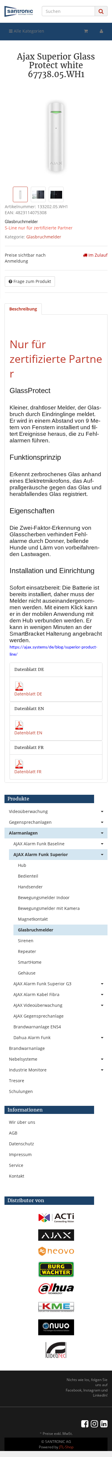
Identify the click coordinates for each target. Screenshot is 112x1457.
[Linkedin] (104, 1423)
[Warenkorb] (85, 31)
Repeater (27, 951)
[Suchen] (101, 11)
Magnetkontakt (33, 919)
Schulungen (21, 1091)
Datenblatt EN (28, 733)
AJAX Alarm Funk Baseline (39, 844)
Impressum (20, 1154)
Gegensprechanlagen (30, 822)
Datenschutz (21, 1144)
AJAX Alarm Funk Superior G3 (42, 983)
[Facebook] (84, 1423)
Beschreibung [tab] (23, 309)
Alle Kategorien (28, 31)
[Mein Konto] (101, 31)
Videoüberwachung (28, 811)
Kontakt (16, 1176)
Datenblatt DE (28, 694)
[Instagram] (94, 1423)
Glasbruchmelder (43, 237)
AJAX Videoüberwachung (37, 1005)
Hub (22, 865)
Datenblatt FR (28, 771)
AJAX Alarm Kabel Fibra (36, 994)
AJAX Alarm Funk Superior (40, 854)
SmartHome (30, 962)
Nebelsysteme (23, 1059)
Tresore (16, 1080)
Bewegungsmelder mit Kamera (49, 908)
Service (16, 1165)
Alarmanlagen (23, 833)
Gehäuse (27, 973)
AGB (13, 1133)
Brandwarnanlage (27, 1048)
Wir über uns (22, 1122)
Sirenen (25, 940)
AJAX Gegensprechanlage (38, 1016)
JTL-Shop (66, 1447)
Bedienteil (28, 876)
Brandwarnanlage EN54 (37, 1027)
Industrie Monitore (28, 1070)
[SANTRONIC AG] (18, 11)
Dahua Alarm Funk (31, 1037)
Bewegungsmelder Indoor (44, 897)
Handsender (30, 887)
